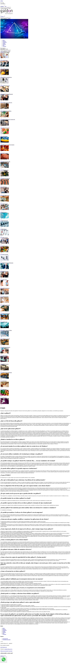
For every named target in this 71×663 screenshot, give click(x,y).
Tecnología (5, 42)
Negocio (4, 41)
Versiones (4, 46)
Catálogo (4, 44)
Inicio (4, 40)
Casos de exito (5, 638)
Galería (4, 43)
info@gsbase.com (3, 647)
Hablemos (2, 655)
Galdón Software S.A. (8, 649)
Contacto (2, 16)
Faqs (3, 45)
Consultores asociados (6, 639)
